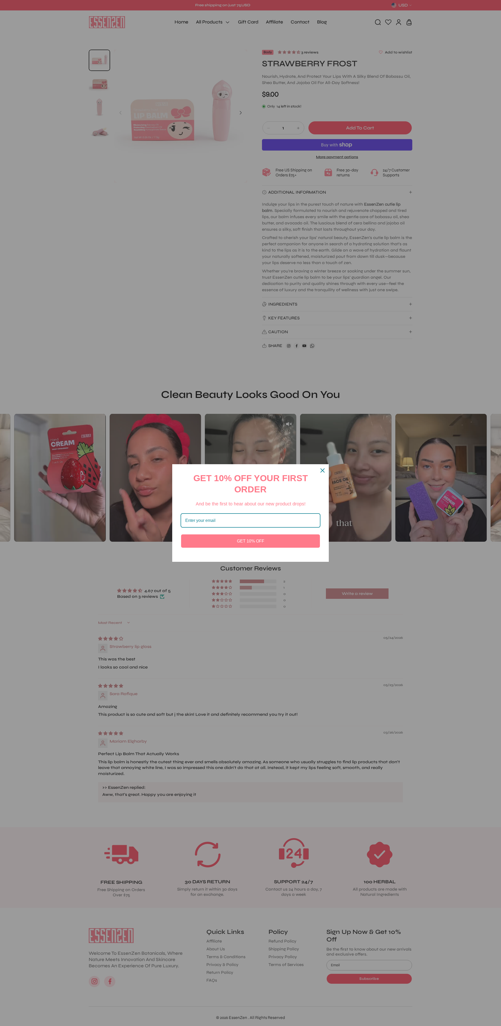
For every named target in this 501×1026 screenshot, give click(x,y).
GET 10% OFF (250, 541)
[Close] (322, 470)
